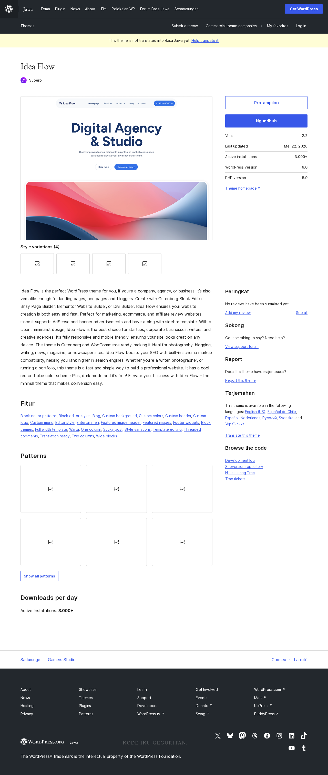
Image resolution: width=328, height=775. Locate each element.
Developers (147, 705)
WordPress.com (269, 689)
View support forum (242, 346)
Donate (204, 705)
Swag (203, 714)
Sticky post (112, 429)
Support (144, 697)
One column (91, 429)
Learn (142, 689)
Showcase (88, 689)
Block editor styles (74, 416)
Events (201, 697)
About (25, 689)
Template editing (167, 429)
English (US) (255, 411)
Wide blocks (106, 436)
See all (302, 312)
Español (232, 418)
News (25, 697)
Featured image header (121, 422)
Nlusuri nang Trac (240, 472)
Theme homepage (241, 188)
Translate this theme (242, 435)
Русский (269, 418)
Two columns (83, 436)
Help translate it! (205, 40)
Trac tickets (235, 479)
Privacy (26, 714)
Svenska (286, 418)
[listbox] (116, 515)
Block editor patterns (38, 416)
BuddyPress (266, 714)
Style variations (138, 429)
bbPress (263, 705)
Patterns (86, 714)
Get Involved (207, 689)
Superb (35, 80)
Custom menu (41, 422)
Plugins (85, 705)
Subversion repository (244, 466)
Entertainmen (88, 422)
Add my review (238, 312)
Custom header (178, 416)
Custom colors (151, 416)
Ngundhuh (266, 120)
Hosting (27, 705)
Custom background (119, 416)
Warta (74, 429)
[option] (50, 489)
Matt (260, 697)
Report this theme (240, 380)
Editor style (65, 422)
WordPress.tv (151, 714)
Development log (240, 460)
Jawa (73, 742)
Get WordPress (304, 9)
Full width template (51, 429)
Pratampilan (266, 102)
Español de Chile (282, 411)
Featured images (157, 422)
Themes (27, 26)
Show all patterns (39, 576)
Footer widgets (186, 422)
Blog (96, 416)
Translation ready (55, 436)
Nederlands (250, 418)
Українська (234, 424)
